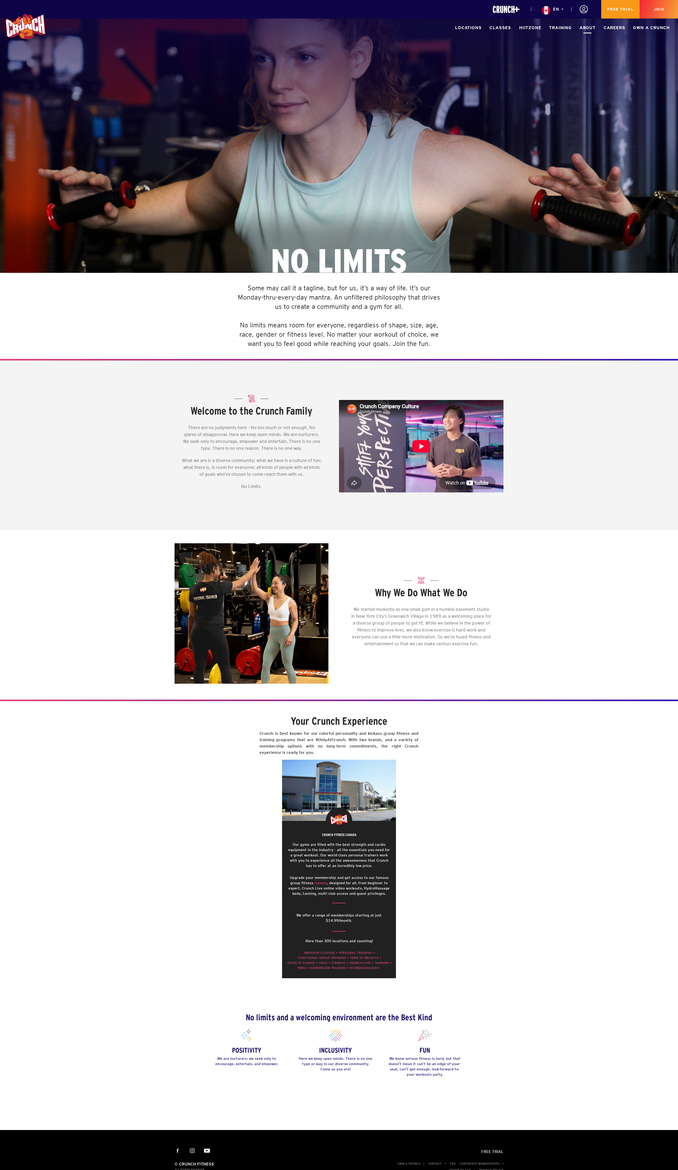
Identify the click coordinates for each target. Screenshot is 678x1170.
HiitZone (530, 27)
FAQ (453, 1163)
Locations (468, 27)
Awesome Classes (319, 953)
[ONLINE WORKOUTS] (506, 9)
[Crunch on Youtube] (207, 1151)
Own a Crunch (651, 27)
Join (659, 9)
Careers (614, 27)
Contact (435, 1163)
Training (560, 27)
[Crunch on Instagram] (192, 1151)
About (587, 27)
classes (320, 883)
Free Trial (620, 9)
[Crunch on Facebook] (178, 1151)
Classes (500, 27)
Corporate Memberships (479, 1163)
